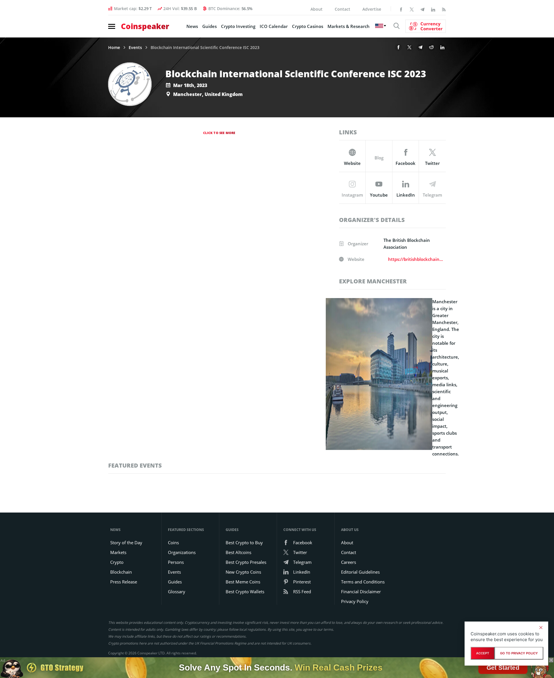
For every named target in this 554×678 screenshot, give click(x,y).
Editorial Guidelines (360, 572)
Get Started (502, 667)
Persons (176, 562)
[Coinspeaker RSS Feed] (444, 9)
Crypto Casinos (307, 26)
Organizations (182, 552)
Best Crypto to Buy (244, 542)
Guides (209, 26)
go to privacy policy (519, 653)
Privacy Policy (354, 601)
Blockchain (121, 572)
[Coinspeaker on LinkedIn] (433, 9)
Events (135, 47)
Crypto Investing (238, 26)
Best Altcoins (238, 552)
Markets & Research (348, 26)
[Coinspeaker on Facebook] (401, 9)
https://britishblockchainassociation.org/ (415, 259)
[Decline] (541, 627)
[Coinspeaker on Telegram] (422, 9)
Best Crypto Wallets (245, 591)
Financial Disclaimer (361, 591)
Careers (348, 562)
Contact (342, 9)
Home (114, 47)
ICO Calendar (274, 26)
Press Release (123, 582)
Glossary (176, 591)
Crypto (116, 562)
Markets (118, 552)
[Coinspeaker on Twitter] (412, 9)
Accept (482, 653)
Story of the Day (126, 542)
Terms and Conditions (363, 582)
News (192, 26)
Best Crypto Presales (246, 562)
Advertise (371, 9)
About (316, 9)
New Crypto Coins (243, 572)
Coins (173, 542)
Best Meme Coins (243, 582)
